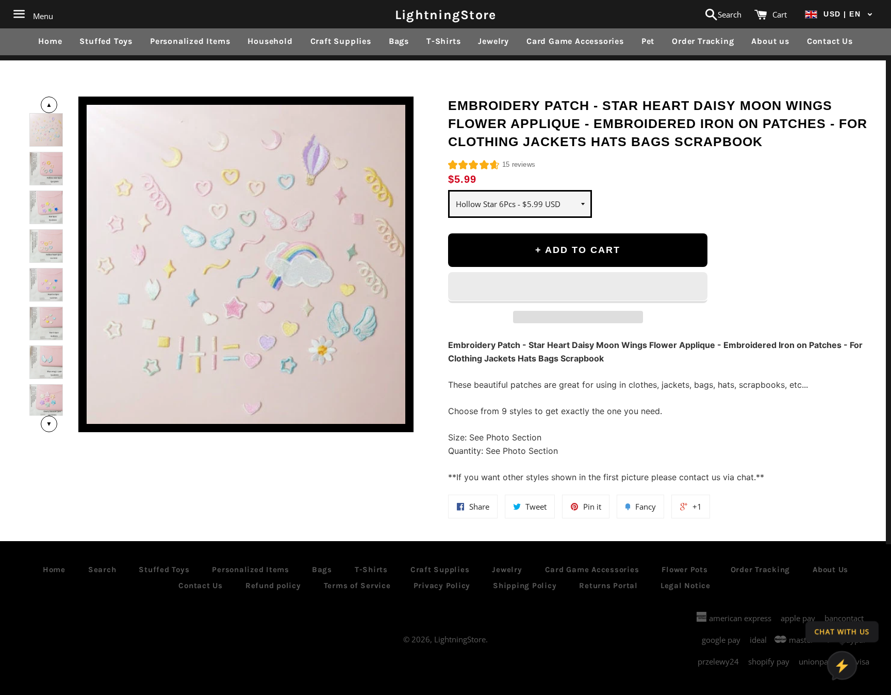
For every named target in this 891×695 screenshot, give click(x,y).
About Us (830, 569)
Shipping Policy (524, 585)
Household (270, 41)
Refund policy (273, 585)
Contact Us (830, 41)
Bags (399, 41)
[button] (839, 14)
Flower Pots (684, 569)
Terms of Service (357, 585)
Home (50, 41)
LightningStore (446, 14)
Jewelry (493, 41)
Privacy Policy (442, 585)
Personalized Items (190, 41)
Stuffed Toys (106, 41)
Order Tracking (703, 41)
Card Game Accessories (575, 41)
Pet (647, 41)
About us (770, 41)
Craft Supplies (340, 41)
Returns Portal (608, 585)
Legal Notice (686, 585)
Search (102, 569)
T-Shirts (443, 41)
